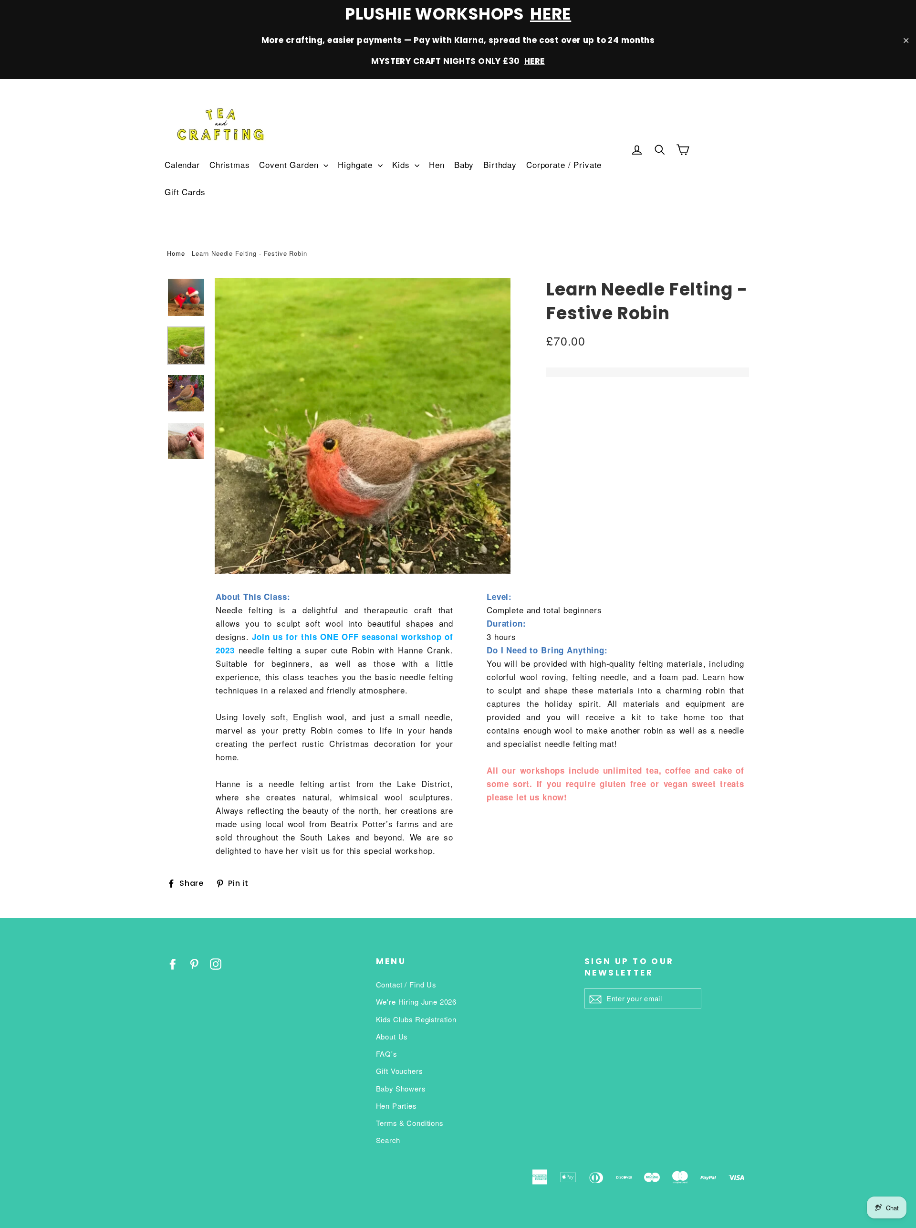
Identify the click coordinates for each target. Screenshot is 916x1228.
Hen (437, 164)
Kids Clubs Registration (416, 1019)
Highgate (356, 164)
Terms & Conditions (409, 1123)
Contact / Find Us (406, 984)
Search (388, 1140)
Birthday (500, 164)
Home (176, 253)
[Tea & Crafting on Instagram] (215, 963)
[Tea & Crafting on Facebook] (172, 963)
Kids (402, 164)
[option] (362, 426)
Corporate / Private (564, 164)
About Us (392, 1036)
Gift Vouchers (399, 1071)
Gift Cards (185, 192)
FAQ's (386, 1054)
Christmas (229, 164)
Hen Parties (396, 1106)
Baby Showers (401, 1088)
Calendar (182, 164)
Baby (464, 164)
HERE (550, 13)
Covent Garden (290, 164)
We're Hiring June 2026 (416, 1002)
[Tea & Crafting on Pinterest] (194, 963)
